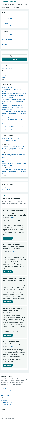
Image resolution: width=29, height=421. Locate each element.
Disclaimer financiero (6, 407)
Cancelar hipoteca (7, 47)
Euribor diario (5, 15)
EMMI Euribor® (5, 411)
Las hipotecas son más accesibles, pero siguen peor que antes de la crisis (14, 213)
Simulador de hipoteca (7, 393)
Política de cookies (6, 404)
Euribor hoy (4, 4)
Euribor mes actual (6, 390)
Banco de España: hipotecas (8, 414)
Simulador (12, 7)
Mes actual (11, 4)
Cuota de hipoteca (7, 34)
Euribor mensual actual (8, 18)
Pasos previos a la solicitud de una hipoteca (14, 343)
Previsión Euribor (6, 23)
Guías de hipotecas (6, 395)
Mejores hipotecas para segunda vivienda (13, 309)
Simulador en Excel (7, 39)
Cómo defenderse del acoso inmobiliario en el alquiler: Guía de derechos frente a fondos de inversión (14, 113)
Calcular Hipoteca (7, 190)
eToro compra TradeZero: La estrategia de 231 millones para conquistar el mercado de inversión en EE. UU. (14, 95)
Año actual (17, 4)
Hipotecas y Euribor (9, 1)
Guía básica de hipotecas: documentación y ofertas (14, 279)
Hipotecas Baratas (7, 68)
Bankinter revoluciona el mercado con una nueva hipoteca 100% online (13, 247)
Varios (3, 77)
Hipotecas (24, 4)
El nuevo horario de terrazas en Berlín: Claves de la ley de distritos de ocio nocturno (14, 122)
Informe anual (5, 20)
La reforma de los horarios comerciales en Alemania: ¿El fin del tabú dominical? (13, 118)
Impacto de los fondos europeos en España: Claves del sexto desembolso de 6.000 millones (13, 89)
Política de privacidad (6, 402)
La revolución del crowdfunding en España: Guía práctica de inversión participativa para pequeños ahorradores (13, 128)
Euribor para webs (7, 25)
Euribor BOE (5, 187)
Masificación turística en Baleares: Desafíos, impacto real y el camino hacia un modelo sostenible (13, 101)
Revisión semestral (7, 44)
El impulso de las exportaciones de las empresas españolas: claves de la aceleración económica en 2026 (14, 107)
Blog (17, 7)
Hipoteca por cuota (7, 37)
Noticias (4, 73)
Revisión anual (5, 7)
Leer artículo (7, 238)
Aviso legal (4, 400)
